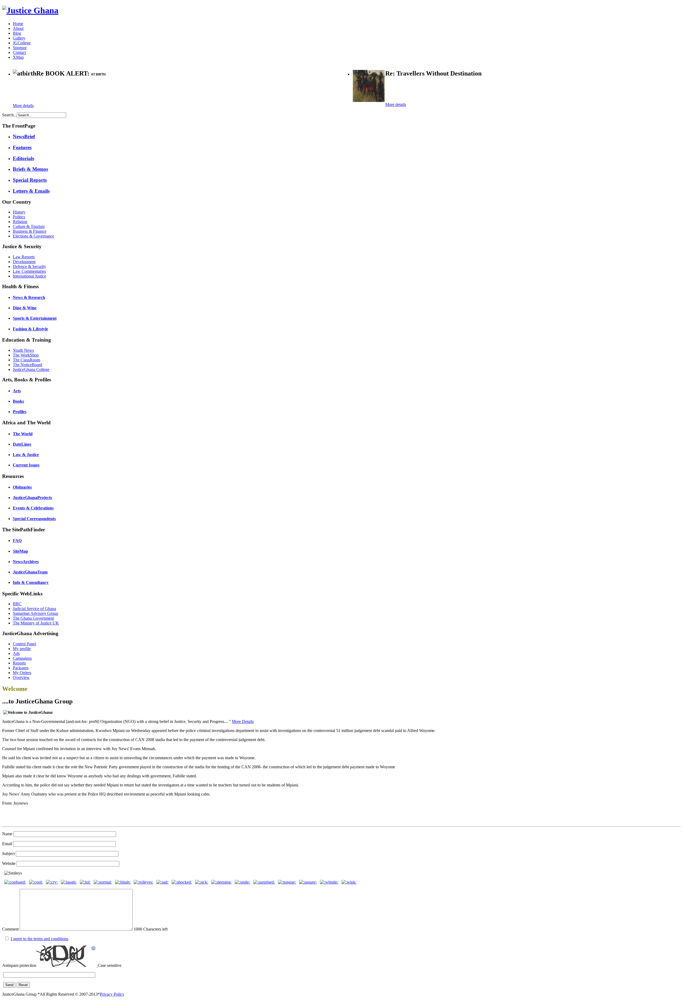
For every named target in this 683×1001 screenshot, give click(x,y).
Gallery (19, 38)
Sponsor (20, 47)
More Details (243, 721)
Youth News (23, 350)
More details (23, 105)
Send (9, 985)
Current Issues (26, 465)
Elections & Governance (33, 236)
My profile (22, 648)
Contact (19, 52)
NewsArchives (26, 561)
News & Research (29, 297)
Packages (21, 668)
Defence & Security (29, 266)
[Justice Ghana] (30, 10)
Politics (19, 217)
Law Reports (24, 257)
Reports (19, 663)
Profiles (19, 411)
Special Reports (30, 180)
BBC (17, 604)
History (19, 212)
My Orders (22, 672)
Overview (21, 677)
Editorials (23, 158)
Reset (23, 985)
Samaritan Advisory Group (35, 613)
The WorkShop (26, 355)
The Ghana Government (33, 618)
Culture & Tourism (29, 226)
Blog (17, 33)
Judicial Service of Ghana (34, 608)
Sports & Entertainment (35, 318)
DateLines (22, 444)
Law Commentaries (29, 271)
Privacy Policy (112, 994)
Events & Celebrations (33, 508)
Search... (9, 115)
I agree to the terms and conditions (39, 938)
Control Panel (24, 644)
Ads (16, 653)
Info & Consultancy (31, 582)
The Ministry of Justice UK (36, 623)
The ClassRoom (26, 360)
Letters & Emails (31, 191)
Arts (17, 391)
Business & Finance (29, 231)
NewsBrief (24, 136)
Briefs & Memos (30, 169)
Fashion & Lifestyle (30, 329)
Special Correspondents (34, 518)
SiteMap (20, 551)
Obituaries (22, 487)
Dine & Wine (25, 308)
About (18, 28)
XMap (18, 57)
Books (18, 401)
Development (24, 261)
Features (22, 147)
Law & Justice (26, 454)
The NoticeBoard (27, 364)
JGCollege (22, 43)
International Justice (29, 276)
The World (23, 434)
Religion (20, 221)
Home (18, 23)
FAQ (17, 540)
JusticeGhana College (31, 369)
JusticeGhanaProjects (32, 497)
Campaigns (22, 658)
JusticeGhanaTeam (30, 572)
